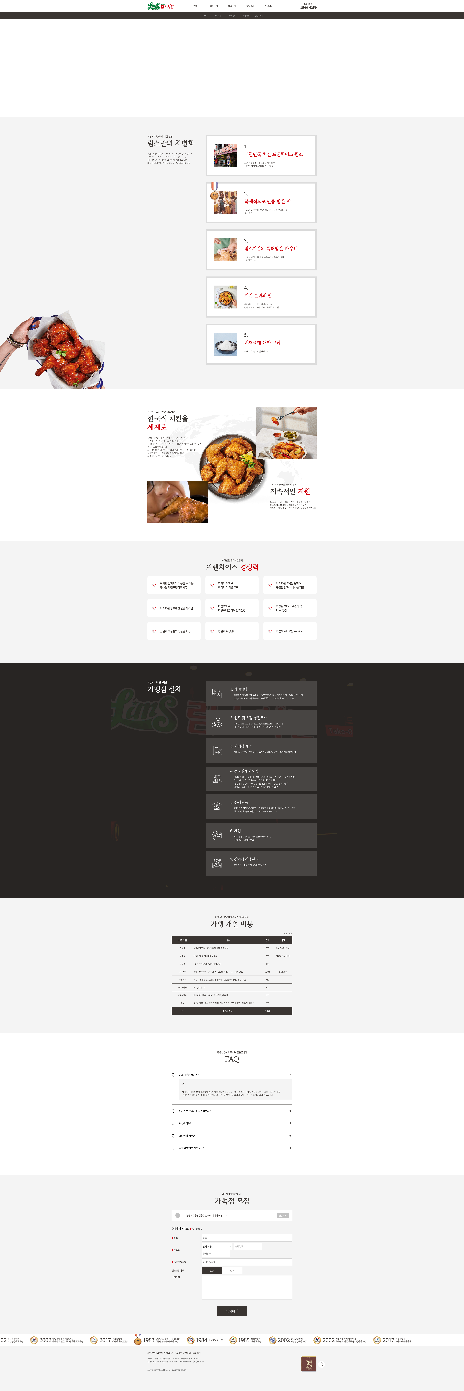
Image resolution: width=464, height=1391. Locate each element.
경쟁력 (204, 16)
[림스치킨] (160, 6)
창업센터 (250, 5)
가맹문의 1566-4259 (191, 1352)
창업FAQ (245, 16)
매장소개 (232, 5)
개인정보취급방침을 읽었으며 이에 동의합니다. (205, 1215)
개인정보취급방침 (155, 1352)
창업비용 (231, 16)
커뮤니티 (268, 5)
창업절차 (217, 16)
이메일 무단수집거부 (173, 1352)
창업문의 (259, 16)
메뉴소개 (214, 5)
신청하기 (232, 1311)
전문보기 (282, 1215)
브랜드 (196, 5)
